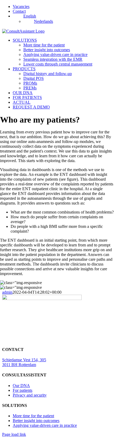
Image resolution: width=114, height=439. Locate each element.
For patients (22, 390)
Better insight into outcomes (36, 420)
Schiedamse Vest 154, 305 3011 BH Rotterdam (24, 362)
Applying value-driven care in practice (45, 425)
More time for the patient (33, 416)
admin (7, 292)
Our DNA (21, 385)
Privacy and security (30, 395)
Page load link (14, 434)
